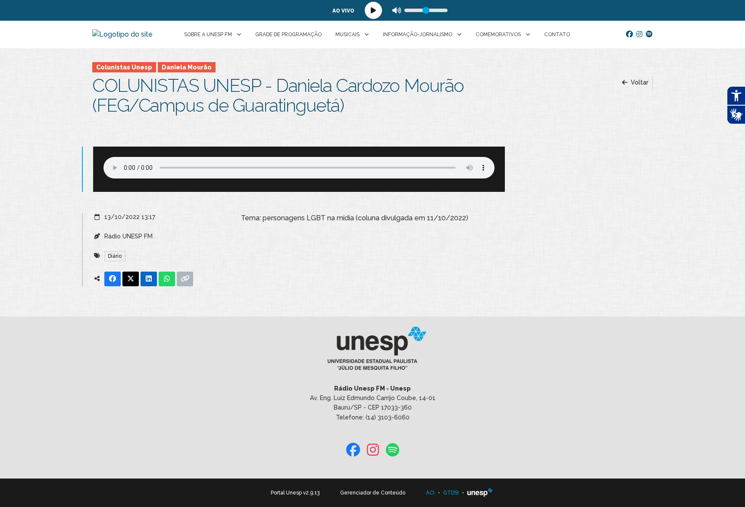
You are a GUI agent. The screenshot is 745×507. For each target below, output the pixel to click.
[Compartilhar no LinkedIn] (149, 279)
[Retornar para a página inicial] (372, 350)
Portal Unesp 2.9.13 (295, 493)
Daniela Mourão (187, 67)
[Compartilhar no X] (130, 279)
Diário (115, 256)
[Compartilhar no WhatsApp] (167, 279)
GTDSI (451, 493)
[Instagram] (639, 34)
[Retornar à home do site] (122, 34)
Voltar (638, 82)
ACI (430, 493)
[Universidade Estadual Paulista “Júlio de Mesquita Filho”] (480, 493)
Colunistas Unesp (124, 67)
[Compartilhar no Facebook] (112, 279)
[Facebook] (629, 34)
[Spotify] (649, 34)
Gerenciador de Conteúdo (372, 493)
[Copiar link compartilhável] (185, 279)
